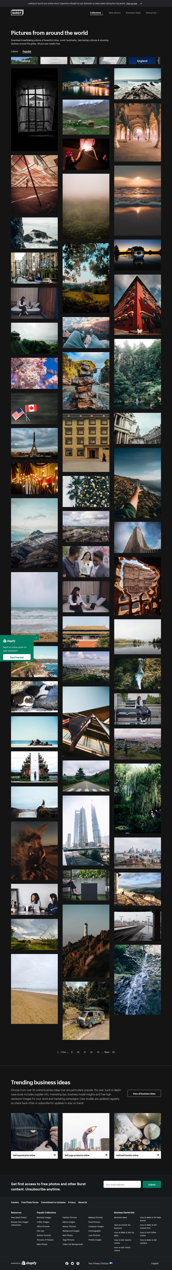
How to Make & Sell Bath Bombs (150, 1219)
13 (98, 1051)
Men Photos (68, 1235)
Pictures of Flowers (45, 1239)
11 (85, 1051)
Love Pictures (94, 1235)
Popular (27, 51)
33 (113, 1051)
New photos (115, 12)
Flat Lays (40, 1230)
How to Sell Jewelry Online (122, 1241)
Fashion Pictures (70, 1217)
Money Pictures (69, 1226)
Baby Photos (42, 1244)
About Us (82, 1202)
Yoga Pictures (68, 1239)
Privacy (72, 1202)
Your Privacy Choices (98, 1263)
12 (91, 1051)
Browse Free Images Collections (19, 1223)
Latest (14, 51)
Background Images (71, 1230)
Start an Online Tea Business (122, 1226)
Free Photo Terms (29, 1202)
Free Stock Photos (19, 1217)
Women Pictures (44, 1235)
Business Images (44, 1217)
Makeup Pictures (95, 1217)
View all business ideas (144, 1093)
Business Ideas (120, 1217)
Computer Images (96, 1226)
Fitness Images (94, 1239)
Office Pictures (43, 1226)
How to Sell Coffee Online (148, 1234)
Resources (151, 12)
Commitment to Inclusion (53, 1202)
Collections (95, 12)
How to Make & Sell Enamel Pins (148, 1226)
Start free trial (17, 657)
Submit (151, 1184)
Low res (48, 147)
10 (78, 1051)
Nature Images (69, 1221)
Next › (107, 1051)
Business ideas (133, 12)
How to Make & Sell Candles (148, 1241)
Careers (15, 1202)
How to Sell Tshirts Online (122, 1249)
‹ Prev (63, 1051)
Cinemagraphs (94, 1230)
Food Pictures (94, 1221)
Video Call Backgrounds (73, 1244)
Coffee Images (43, 1221)
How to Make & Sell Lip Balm (124, 1234)
